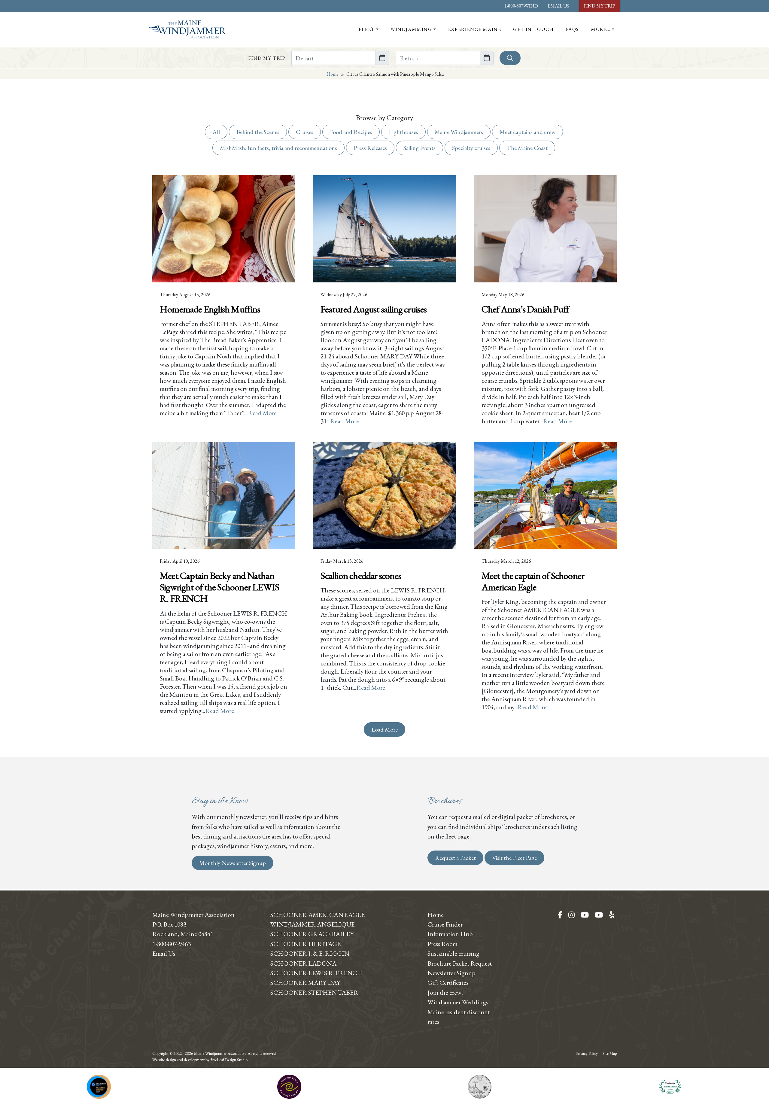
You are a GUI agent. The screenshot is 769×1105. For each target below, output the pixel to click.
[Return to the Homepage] (187, 29)
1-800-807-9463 (171, 943)
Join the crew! (445, 992)
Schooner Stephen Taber (314, 992)
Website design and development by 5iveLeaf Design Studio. (200, 1059)
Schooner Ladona (303, 963)
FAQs (572, 29)
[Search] (510, 58)
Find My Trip (599, 6)
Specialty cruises (471, 148)
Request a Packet (455, 858)
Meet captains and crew (527, 132)
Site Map (610, 1053)
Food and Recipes (351, 132)
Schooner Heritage (305, 943)
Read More (262, 413)
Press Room (442, 943)
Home (333, 74)
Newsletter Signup (451, 973)
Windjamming (411, 29)
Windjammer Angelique (312, 924)
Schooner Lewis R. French (316, 973)
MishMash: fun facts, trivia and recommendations (278, 148)
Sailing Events (419, 148)
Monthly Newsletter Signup (232, 863)
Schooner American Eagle (317, 914)
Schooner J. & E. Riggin (309, 953)
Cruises (304, 132)
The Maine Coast (527, 148)
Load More (384, 729)
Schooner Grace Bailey (312, 934)
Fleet (367, 29)
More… (601, 29)
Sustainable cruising (453, 953)
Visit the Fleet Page (514, 858)
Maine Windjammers (459, 132)
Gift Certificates (447, 982)
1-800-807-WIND (521, 6)
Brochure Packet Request (459, 963)
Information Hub (450, 934)
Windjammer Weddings (457, 1002)
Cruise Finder (445, 924)
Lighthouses (403, 132)
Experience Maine (474, 29)
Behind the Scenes (257, 132)
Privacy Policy (587, 1053)
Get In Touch (533, 29)
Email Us (558, 6)
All (216, 132)
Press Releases (370, 148)
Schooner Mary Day (305, 982)
